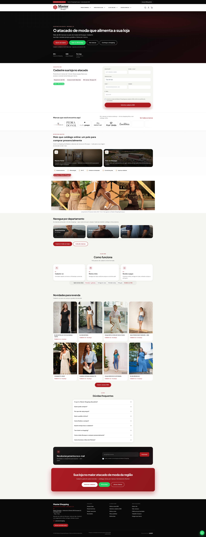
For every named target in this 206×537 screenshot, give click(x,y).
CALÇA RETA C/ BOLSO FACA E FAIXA (115, 335)
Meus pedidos (113, 513)
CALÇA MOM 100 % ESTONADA (113, 376)
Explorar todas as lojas (63, 244)
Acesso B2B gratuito (147, 2)
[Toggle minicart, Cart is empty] (151, 7)
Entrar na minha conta (61, 525)
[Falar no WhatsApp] (202, 533)
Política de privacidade (138, 511)
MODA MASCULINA (98, 7)
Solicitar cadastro (89, 484)
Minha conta (113, 511)
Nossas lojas (90, 506)
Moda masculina (91, 511)
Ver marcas (92, 42)
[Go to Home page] (60, 7)
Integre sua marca (137, 516)
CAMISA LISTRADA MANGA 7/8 (88, 376)
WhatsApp (104, 484)
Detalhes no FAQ (128, 283)
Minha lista (112, 516)
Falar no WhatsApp (77, 42)
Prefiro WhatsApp (58, 84)
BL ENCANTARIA (84, 335)
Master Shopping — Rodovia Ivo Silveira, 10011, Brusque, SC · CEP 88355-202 (67, 511)
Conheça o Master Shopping (62, 175)
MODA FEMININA (85, 7)
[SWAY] (151, 533)
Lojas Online (112, 7)
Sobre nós (134, 506)
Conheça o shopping (108, 42)
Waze (58, 513)
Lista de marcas (80, 244)
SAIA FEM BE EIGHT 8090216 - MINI (139, 335)
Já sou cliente (117, 484)
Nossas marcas (125, 7)
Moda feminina (91, 509)
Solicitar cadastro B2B (115, 509)
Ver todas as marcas (146, 118)
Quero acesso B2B (103, 385)
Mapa (55, 513)
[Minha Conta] (148, 7)
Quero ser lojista (61, 42)
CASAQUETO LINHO (59, 376)
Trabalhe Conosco (136, 513)
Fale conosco (135, 509)
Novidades (90, 513)
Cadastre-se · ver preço (60, 339)
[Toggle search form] (145, 7)
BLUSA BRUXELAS (135, 376)
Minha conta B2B (114, 506)
